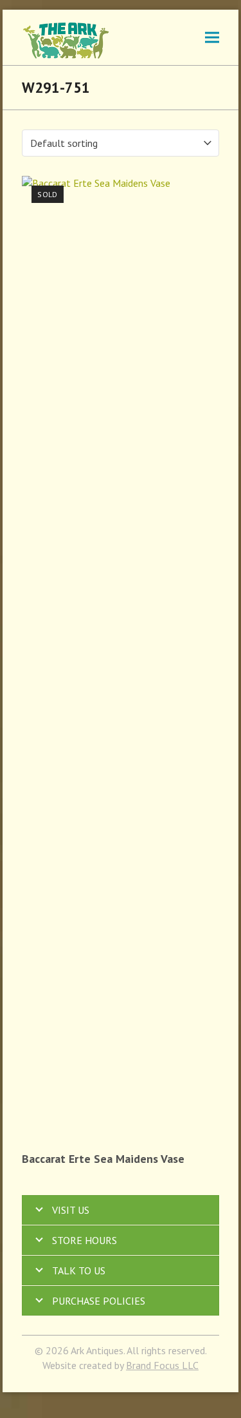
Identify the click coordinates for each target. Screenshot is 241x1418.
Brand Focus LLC (162, 1365)
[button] (212, 37)
